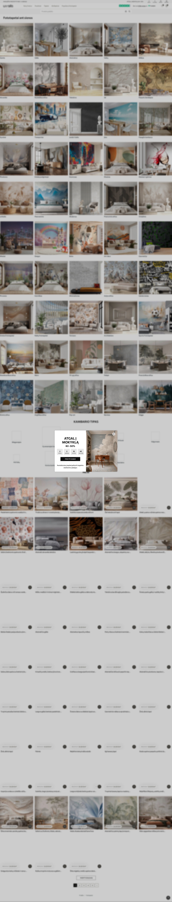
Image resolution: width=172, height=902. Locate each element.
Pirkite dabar (70, 459)
